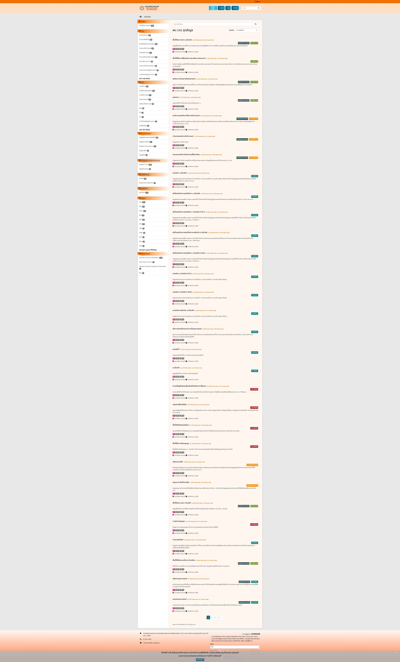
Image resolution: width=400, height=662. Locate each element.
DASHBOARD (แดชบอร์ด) (243, 43)
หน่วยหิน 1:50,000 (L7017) (182, 273)
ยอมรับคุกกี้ (200, 659)
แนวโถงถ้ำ (176, 367)
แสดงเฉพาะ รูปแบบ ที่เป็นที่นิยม (148, 250)
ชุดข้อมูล (213, 8)
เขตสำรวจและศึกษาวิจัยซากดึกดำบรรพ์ (186, 115)
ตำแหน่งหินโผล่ (178, 539)
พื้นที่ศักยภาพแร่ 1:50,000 (182, 503)
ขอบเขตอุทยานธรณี (180, 599)
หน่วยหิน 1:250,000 (180, 173)
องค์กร (221, 8)
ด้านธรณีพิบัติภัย (254, 389)
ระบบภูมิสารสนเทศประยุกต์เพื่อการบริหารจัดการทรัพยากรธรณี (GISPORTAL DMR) (235, 640)
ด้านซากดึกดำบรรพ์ (253, 118)
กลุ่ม (228, 8)
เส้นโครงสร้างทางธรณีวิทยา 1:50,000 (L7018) (189, 253)
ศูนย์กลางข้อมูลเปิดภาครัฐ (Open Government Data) (242, 637)
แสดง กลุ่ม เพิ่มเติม (144, 79)
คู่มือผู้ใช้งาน (248, 641)
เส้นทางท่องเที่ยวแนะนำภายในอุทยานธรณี (187, 328)
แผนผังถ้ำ (176, 349)
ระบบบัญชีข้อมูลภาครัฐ (218, 637)
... (217, 617)
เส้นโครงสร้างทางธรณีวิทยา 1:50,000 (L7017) (189, 212)
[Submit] (259, 8)
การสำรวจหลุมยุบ (179, 521)
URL (178, 49)
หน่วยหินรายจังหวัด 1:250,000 (183, 310)
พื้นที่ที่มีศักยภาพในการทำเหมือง (184, 560)
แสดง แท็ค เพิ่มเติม (144, 130)
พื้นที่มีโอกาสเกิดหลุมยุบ (181, 443)
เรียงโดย (231, 30)
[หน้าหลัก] (141, 16)
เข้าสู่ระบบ (257, 2)
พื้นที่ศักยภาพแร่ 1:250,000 (182, 40)
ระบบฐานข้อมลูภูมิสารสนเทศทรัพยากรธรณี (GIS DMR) (227, 639)
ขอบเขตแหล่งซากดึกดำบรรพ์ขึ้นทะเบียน (186, 154)
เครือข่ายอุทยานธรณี (180, 578)
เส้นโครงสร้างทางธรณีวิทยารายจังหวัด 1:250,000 (190, 232)
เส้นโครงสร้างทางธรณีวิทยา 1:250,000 (186, 193)
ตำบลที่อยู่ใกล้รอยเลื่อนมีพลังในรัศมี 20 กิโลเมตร (190, 386)
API (174, 49)
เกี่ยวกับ (235, 8)
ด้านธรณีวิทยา (255, 176)
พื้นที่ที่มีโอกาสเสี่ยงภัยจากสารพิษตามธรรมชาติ (189, 58)
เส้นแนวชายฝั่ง (178, 461)
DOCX (182, 49)
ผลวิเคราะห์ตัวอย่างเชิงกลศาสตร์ (184, 78)
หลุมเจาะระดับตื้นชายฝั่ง (181, 482)
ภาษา (212, 644)
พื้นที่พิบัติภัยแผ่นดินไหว (181, 425)
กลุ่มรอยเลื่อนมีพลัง (180, 404)
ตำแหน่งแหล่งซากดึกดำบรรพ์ (183, 136)
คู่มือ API (193, 624)
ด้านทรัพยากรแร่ (254, 43)
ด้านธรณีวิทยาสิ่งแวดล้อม (252, 465)
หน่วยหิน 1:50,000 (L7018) (182, 292)
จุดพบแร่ (176, 97)
